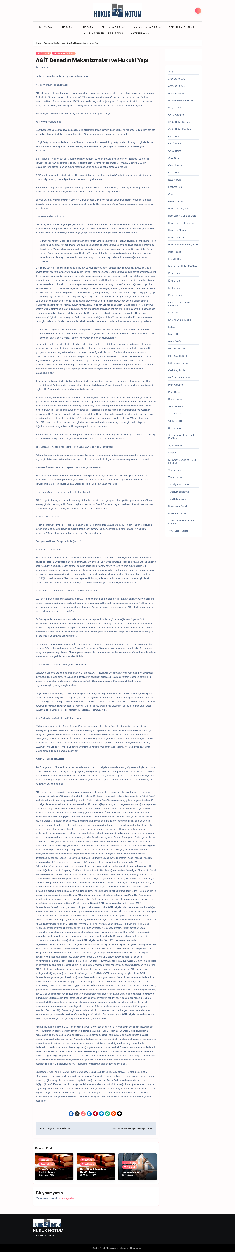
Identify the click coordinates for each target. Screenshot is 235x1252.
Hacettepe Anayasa (178, 208)
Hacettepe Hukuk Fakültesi (147, 27)
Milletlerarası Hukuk (178, 363)
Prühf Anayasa (175, 385)
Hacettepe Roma (176, 237)
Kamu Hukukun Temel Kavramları (179, 304)
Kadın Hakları (175, 295)
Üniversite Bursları (141, 32)
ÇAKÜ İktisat (174, 136)
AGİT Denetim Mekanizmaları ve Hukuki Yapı (92, 60)
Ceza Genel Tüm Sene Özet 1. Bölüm (93, 1170)
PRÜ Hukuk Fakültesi (113, 27)
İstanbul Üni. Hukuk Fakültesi (182, 266)
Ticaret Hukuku (175, 477)
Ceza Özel (173, 172)
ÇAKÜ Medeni (175, 144)
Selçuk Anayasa (176, 413)
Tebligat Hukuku (176, 470)
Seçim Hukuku (175, 406)
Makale (172, 327)
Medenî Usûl (174, 341)
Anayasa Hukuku (176, 79)
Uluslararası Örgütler (64, 53)
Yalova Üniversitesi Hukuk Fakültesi (181, 522)
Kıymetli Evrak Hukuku (179, 320)
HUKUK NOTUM (48, 1230)
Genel (171, 194)
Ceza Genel (46, 1160)
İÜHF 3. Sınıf (88, 27)
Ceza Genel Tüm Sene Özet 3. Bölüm (51, 1170)
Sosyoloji (173, 453)
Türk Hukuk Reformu (178, 492)
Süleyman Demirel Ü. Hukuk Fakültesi (182, 461)
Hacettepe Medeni (177, 230)
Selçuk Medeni (175, 421)
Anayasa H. (174, 71)
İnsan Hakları (175, 259)
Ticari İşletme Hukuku (179, 484)
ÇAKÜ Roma (174, 151)
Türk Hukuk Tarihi (177, 499)
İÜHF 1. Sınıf (46, 27)
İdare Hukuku (130, 1163)
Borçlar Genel (175, 107)
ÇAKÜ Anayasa (176, 115)
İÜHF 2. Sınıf (67, 27)
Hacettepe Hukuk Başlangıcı (182, 216)
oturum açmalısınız (68, 1198)
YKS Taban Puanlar (178, 531)
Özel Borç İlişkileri (177, 370)
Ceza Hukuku (47, 1164)
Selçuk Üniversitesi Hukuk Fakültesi (104, 32)
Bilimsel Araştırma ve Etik (181, 100)
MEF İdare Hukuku (177, 356)
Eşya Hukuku (175, 180)
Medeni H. (173, 334)
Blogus (123, 1248)
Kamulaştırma (130, 1172)
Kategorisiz (174, 312)
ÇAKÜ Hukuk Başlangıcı (180, 122)
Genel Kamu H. (176, 201)
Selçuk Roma (175, 428)
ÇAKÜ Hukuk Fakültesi (181, 27)
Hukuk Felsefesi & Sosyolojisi (183, 245)
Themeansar (136, 1248)
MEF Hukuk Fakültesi (179, 349)
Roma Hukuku (175, 399)
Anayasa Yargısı (176, 93)
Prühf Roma (174, 392)
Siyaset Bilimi (175, 445)
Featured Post (175, 187)
